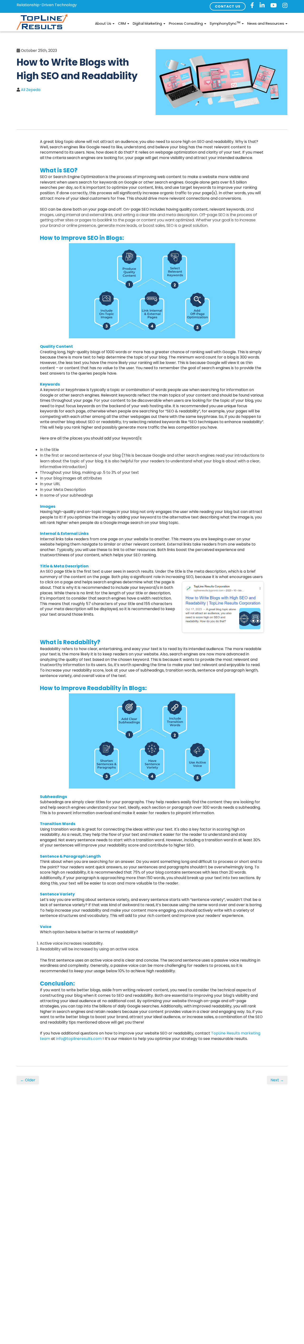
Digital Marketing (148, 23)
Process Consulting (186, 23)
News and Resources (266, 23)
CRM (122, 23)
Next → (277, 1080)
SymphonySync (225, 23)
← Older (27, 1080)
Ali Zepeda (30, 89)
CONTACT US (227, 6)
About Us (103, 23)
